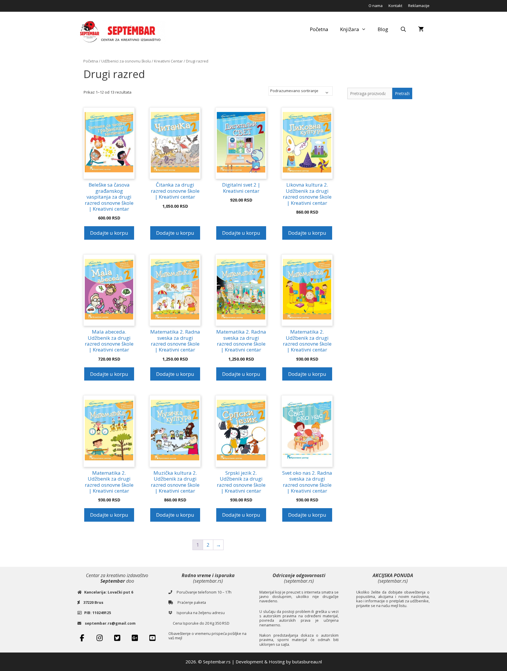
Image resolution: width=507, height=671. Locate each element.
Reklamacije (419, 5)
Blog (383, 29)
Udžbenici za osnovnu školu (126, 61)
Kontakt (395, 5)
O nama (376, 5)
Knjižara (349, 29)
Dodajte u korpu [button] (109, 232)
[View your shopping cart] (421, 29)
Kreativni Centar (168, 61)
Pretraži (402, 93)
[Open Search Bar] (403, 29)
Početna (319, 29)
